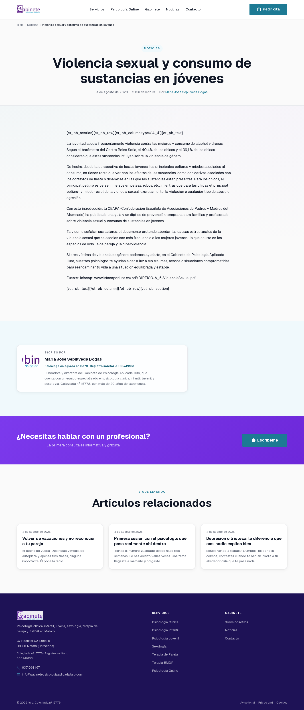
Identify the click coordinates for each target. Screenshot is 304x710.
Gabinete (152, 9)
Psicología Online (125, 9)
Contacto (193, 9)
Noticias (172, 9)
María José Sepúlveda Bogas (186, 92)
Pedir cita (271, 9)
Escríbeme (267, 440)
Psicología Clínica (165, 622)
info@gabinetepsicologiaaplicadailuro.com (52, 674)
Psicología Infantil (165, 630)
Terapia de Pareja (165, 654)
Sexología (159, 646)
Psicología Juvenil (165, 638)
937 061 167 (31, 668)
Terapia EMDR (162, 663)
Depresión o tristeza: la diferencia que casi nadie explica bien (244, 541)
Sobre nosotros (236, 622)
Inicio (20, 25)
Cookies (281, 702)
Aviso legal (247, 702)
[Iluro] (28, 9)
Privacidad (265, 702)
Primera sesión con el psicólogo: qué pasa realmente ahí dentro (150, 541)
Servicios (96, 9)
